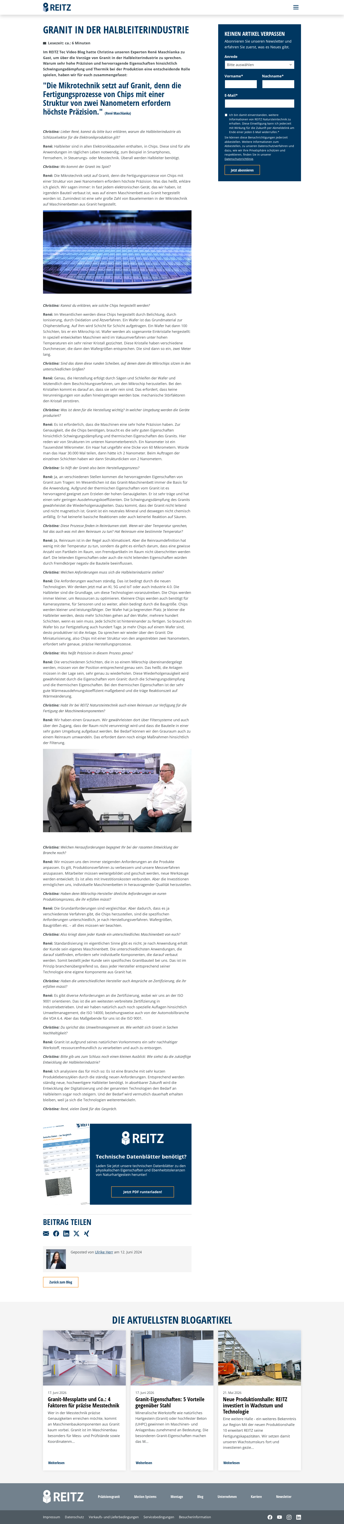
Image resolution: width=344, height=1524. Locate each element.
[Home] (57, 7)
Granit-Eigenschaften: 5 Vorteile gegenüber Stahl (169, 1402)
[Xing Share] (87, 1233)
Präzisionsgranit (109, 1496)
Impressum (51, 1517)
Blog (200, 1496)
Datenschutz (74, 1517)
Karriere (256, 1496)
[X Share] (77, 1233)
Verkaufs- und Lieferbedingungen (114, 1517)
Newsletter (283, 1496)
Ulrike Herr (104, 1252)
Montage (177, 1496)
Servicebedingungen (159, 1517)
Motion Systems (145, 1496)
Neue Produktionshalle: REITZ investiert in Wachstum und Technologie (255, 1405)
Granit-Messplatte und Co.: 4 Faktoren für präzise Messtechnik (83, 1402)
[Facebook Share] (57, 1233)
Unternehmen (227, 1496)
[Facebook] (267, 1517)
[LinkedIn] (296, 1517)
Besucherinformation (195, 1517)
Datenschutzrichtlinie (239, 159)
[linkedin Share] (67, 1233)
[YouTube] (277, 1517)
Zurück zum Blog (60, 1282)
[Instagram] (286, 1517)
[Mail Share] (47, 1233)
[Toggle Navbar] (296, 7)
